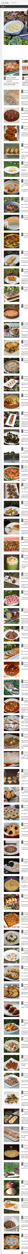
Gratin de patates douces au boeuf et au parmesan (13, 79)
